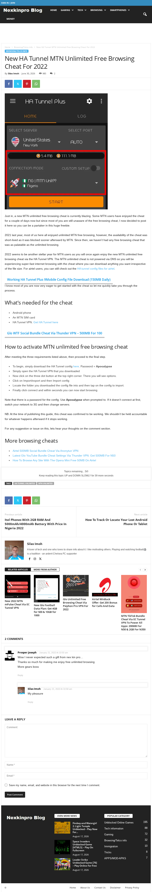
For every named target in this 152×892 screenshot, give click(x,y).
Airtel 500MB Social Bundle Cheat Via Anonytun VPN (45, 450)
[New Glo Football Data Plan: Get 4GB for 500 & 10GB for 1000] (47, 588)
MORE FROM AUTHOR (45, 569)
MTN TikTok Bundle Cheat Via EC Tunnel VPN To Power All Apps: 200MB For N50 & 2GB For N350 (133, 622)
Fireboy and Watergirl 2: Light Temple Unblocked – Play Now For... (85, 827)
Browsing (96, 10)
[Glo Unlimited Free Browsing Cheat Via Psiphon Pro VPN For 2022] (76, 585)
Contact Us (99, 887)
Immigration (111, 846)
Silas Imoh (13, 73)
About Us (85, 887)
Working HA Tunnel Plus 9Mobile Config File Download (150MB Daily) (58, 279)
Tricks (107, 852)
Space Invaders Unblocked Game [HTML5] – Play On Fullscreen (83, 846)
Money (11, 18)
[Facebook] (9, 84)
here (76, 366)
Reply (20, 675)
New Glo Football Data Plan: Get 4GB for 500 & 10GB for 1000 (45, 610)
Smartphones (118, 10)
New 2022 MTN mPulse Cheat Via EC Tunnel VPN (17, 604)
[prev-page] (140, 570)
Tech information (113, 828)
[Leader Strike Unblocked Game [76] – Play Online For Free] (62, 864)
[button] (145, 14)
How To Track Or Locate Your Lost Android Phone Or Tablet (116, 522)
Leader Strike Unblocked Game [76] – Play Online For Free (85, 862)
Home (53, 10)
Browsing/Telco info (23, 47)
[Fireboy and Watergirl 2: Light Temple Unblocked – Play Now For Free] (62, 828)
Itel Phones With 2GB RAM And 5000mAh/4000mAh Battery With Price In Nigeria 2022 (35, 524)
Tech (80, 10)
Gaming (65, 10)
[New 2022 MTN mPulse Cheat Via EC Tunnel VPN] (17, 586)
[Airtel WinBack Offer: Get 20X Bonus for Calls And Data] (105, 585)
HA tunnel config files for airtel (95, 268)
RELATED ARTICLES (18, 569)
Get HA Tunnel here (45, 322)
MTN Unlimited (45, 483)
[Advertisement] (76, 33)
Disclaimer (115, 887)
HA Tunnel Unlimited (25, 483)
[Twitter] (18, 84)
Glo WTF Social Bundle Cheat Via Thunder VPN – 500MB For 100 (54, 333)
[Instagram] (35, 559)
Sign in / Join (8, 2)
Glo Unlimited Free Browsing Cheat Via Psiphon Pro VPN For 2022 (75, 604)
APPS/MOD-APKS (115, 858)
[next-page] (145, 570)
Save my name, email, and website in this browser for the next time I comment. (54, 785)
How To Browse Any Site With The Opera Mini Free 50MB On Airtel (54, 460)
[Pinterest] (27, 84)
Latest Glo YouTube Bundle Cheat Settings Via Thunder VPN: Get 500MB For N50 (64, 455)
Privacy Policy (132, 887)
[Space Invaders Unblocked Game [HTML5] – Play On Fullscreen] (62, 847)
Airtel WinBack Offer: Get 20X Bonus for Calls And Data (104, 602)
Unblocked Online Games (119, 822)
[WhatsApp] (36, 84)
